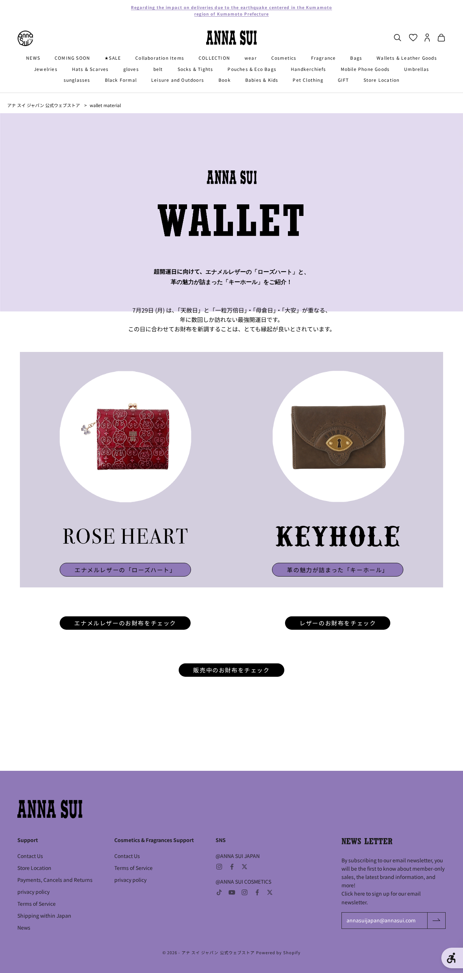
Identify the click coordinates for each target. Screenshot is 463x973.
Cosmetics (284, 58)
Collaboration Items (159, 58)
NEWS (33, 58)
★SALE (113, 58)
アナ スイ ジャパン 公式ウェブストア (43, 105)
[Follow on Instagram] (219, 866)
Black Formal (121, 80)
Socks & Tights (195, 69)
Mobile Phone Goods (365, 69)
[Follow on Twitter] (244, 866)
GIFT (343, 80)
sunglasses (77, 80)
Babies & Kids (262, 80)
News (23, 927)
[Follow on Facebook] (231, 866)
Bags (356, 58)
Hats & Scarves (90, 69)
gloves (131, 69)
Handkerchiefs (308, 69)
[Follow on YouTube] (231, 892)
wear (251, 58)
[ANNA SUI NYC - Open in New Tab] (25, 38)
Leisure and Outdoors (177, 80)
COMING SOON (72, 58)
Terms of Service (36, 903)
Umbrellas (416, 69)
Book (224, 80)
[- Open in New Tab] (125, 436)
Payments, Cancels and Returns (55, 879)
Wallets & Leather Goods (407, 58)
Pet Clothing (308, 80)
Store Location (382, 80)
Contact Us (30, 855)
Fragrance (323, 58)
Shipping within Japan (44, 915)
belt (158, 69)
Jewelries (46, 69)
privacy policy (33, 891)
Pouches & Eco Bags (252, 69)
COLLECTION (214, 58)
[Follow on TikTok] (219, 892)
